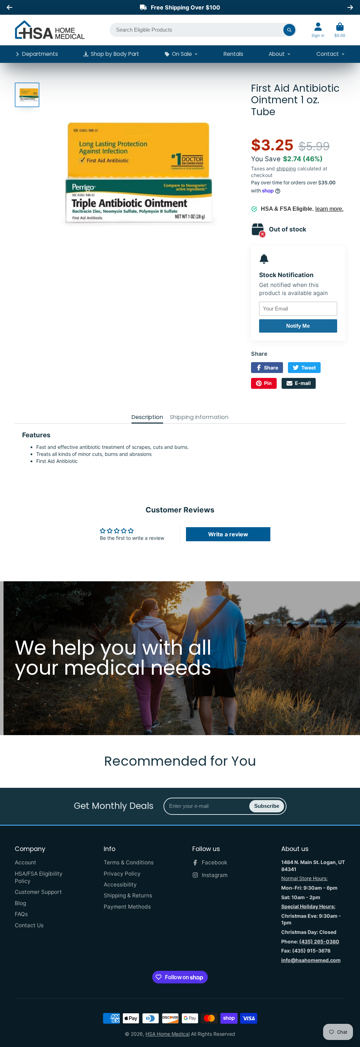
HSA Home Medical (167, 1034)
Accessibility (120, 884)
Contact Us (29, 925)
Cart (339, 30)
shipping (286, 168)
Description (147, 417)
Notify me (298, 326)
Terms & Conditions (129, 862)
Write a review (228, 534)
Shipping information (199, 417)
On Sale (182, 54)
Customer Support (38, 892)
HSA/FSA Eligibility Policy (39, 877)
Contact (327, 54)
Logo (50, 30)
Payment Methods (127, 906)
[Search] (289, 30)
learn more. (329, 209)
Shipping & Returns (128, 895)
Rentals (233, 54)
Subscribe (266, 806)
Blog (20, 903)
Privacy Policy (122, 873)
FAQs (21, 914)
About (277, 54)
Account (317, 30)
